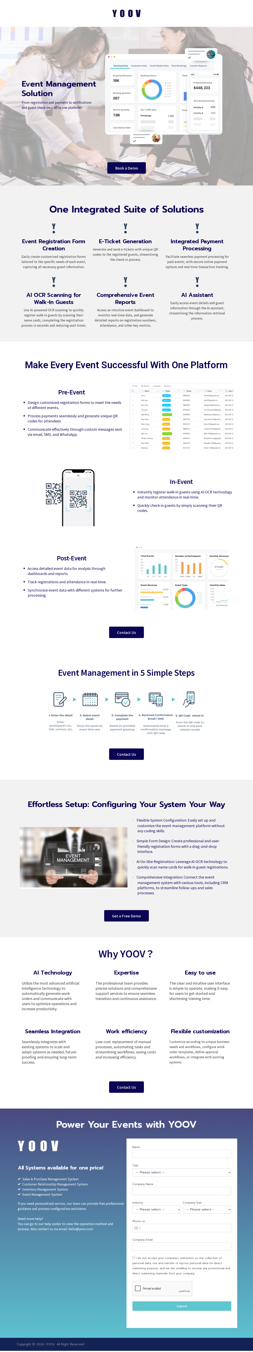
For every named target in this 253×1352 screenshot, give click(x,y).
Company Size (192, 1203)
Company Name (142, 1184)
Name (136, 1147)
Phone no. (139, 1221)
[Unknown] (137, 1228)
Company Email (142, 1240)
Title (135, 1166)
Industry (137, 1203)
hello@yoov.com (81, 1228)
